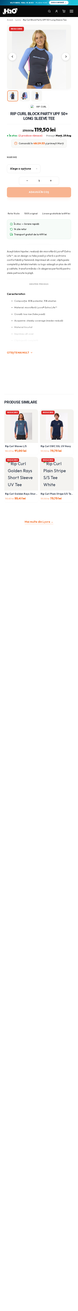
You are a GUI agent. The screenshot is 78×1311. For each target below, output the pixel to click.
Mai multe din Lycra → (39, 521)
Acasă (10, 20)
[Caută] (49, 11)
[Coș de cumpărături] (64, 11)
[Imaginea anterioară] (12, 57)
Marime (12, 157)
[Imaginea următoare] (66, 57)
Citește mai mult (18, 352)
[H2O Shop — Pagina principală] (10, 11)
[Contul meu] (56, 11)
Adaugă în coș (39, 192)
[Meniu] (71, 11)
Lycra (18, 20)
